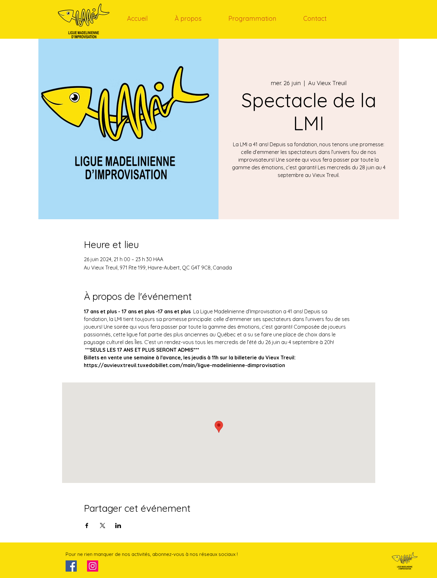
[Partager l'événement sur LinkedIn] (118, 525)
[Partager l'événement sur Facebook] (87, 525)
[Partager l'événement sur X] (102, 525)
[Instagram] (92, 566)
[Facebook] (71, 566)
